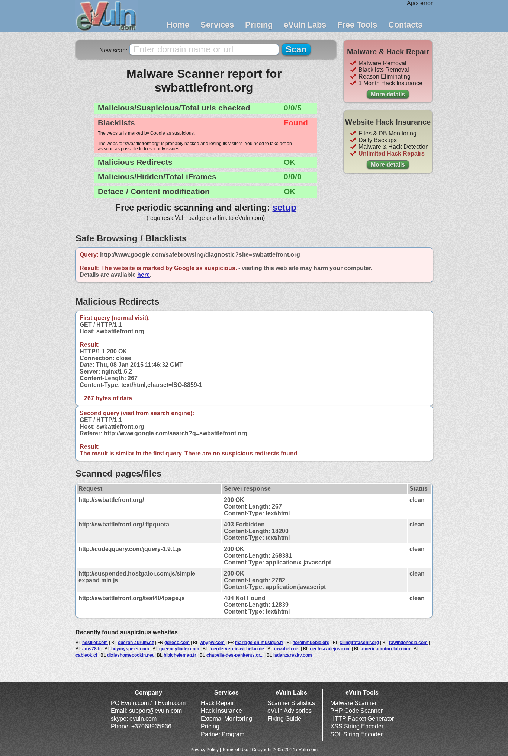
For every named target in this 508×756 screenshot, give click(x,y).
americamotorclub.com (385, 648)
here (143, 275)
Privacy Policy (204, 749)
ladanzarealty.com (292, 655)
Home (178, 24)
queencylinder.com (179, 648)
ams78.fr (91, 648)
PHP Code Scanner (356, 711)
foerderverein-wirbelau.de (236, 648)
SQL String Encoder (356, 734)
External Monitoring (226, 718)
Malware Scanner (353, 703)
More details (388, 94)
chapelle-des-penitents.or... (234, 655)
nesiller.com (95, 642)
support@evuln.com (155, 711)
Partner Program (222, 734)
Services (217, 24)
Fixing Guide (284, 718)
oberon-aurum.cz (136, 642)
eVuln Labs (305, 24)
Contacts (405, 24)
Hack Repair (217, 703)
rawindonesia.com (408, 642)
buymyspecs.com (130, 648)
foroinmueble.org (311, 642)
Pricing (259, 24)
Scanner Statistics (291, 703)
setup (284, 207)
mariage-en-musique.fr (259, 642)
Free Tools (357, 24)
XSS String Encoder (356, 726)
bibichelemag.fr (180, 655)
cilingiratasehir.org (359, 642)
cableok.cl (86, 655)
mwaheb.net (287, 648)
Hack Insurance (221, 711)
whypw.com (212, 642)
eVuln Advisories (289, 711)
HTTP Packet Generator (362, 718)
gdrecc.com (177, 642)
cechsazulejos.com (330, 648)
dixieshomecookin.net (130, 655)
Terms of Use (235, 749)
